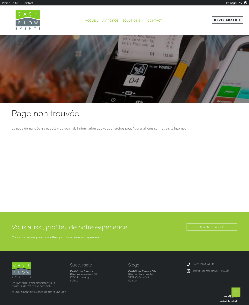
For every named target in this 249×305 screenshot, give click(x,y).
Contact (28, 2)
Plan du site (10, 2)
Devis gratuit (227, 19)
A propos (110, 20)
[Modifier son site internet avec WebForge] (230, 297)
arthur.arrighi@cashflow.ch (210, 270)
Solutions (131, 20)
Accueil (91, 20)
